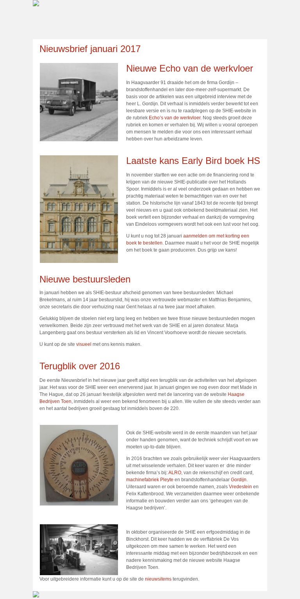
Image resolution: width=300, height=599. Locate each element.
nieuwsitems (158, 579)
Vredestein (240, 486)
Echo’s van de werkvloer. (175, 118)
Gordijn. (239, 479)
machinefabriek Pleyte (149, 479)
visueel (84, 344)
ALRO (174, 472)
